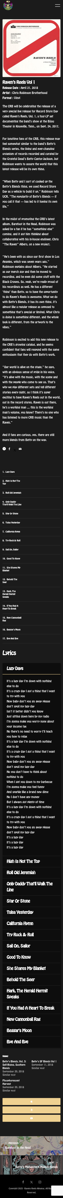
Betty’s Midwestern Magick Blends (37, 1165)
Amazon (31, 1109)
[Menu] (57, 5)
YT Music (31, 1118)
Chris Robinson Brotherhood (29, 93)
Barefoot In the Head (18, 1145)
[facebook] (23, 1182)
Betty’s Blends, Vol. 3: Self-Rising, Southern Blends (14, 1064)
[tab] (31, 668)
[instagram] (40, 1182)
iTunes (31, 1101)
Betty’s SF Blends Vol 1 (44, 1061)
